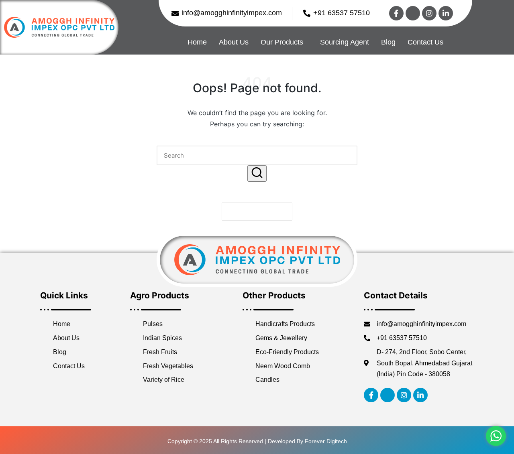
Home (197, 42)
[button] (257, 173)
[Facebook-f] (396, 13)
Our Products (282, 42)
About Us (234, 42)
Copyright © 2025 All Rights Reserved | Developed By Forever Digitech (257, 441)
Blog (388, 42)
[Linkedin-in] (446, 13)
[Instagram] (429, 13)
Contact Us (425, 42)
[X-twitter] (413, 13)
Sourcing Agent (344, 42)
